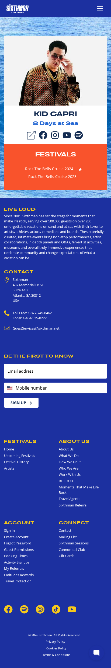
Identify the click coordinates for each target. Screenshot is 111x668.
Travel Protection (18, 581)
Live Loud (20, 209)
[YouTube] (67, 135)
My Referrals (14, 568)
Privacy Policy (55, 641)
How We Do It (70, 461)
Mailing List (68, 536)
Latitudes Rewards (19, 574)
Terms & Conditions (55, 655)
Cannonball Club (72, 549)
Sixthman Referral (73, 505)
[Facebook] (43, 135)
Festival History (16, 461)
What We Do (69, 455)
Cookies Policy (56, 648)
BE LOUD (66, 480)
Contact (19, 271)
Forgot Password (17, 543)
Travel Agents (69, 498)
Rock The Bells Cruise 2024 (49, 168)
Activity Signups (16, 562)
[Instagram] (55, 135)
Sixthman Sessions (74, 543)
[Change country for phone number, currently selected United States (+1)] (9, 388)
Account (19, 522)
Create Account (16, 536)
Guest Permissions (19, 549)
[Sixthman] (17, 8)
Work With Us (70, 474)
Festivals (55, 154)
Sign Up (18, 402)
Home (9, 449)
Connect (74, 522)
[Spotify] (78, 135)
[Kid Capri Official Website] (55, 70)
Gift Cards (66, 555)
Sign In (9, 530)
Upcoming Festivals (19, 455)
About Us (74, 441)
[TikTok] (56, 608)
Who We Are (68, 468)
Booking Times (15, 555)
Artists (9, 468)
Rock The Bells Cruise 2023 (52, 176)
